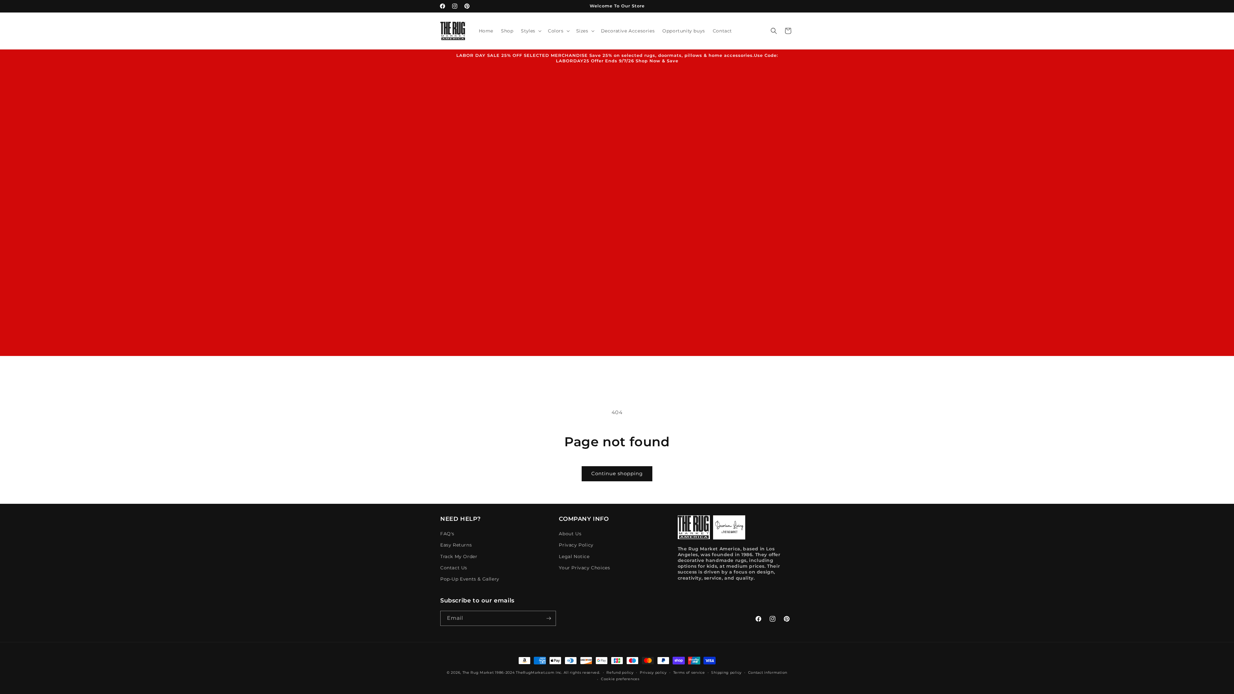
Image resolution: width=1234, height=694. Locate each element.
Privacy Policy (576, 545)
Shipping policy (726, 672)
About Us (570, 534)
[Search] (774, 31)
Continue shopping (617, 473)
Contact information (767, 672)
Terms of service (689, 672)
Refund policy (619, 672)
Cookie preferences (620, 679)
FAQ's (447, 534)
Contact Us (453, 568)
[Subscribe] (548, 618)
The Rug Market (478, 672)
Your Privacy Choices (584, 568)
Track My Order (458, 556)
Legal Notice (574, 556)
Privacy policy (653, 672)
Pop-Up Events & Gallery (469, 579)
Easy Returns (456, 545)
